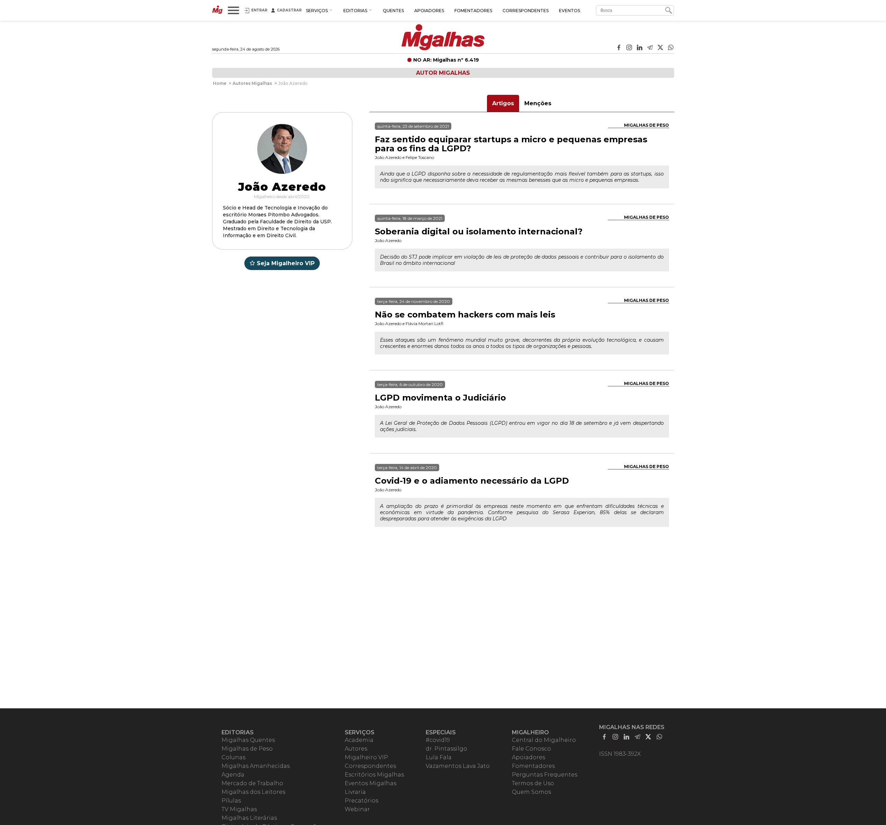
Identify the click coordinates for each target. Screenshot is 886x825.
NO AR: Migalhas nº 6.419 (446, 60)
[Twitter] (660, 48)
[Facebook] (619, 48)
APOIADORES (429, 10)
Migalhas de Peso (646, 125)
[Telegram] (650, 48)
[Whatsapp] (671, 48)
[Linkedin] (639, 48)
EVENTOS (569, 10)
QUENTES (393, 10)
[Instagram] (629, 48)
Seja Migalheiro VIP (286, 263)
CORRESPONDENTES (526, 10)
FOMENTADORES (473, 10)
